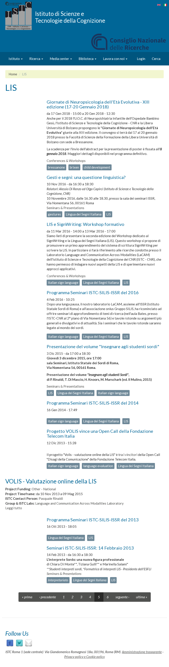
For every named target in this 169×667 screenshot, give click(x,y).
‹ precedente (47, 597)
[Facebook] (9, 643)
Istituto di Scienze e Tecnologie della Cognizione (70, 17)
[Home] (20, 16)
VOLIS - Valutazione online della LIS (50, 481)
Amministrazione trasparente (142, 652)
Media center (60, 59)
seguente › (122, 597)
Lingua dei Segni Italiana (83, 214)
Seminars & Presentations (65, 208)
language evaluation (98, 466)
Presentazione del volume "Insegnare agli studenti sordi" (103, 346)
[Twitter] (19, 643)
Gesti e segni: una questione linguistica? (86, 177)
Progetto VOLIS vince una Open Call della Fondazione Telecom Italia (100, 433)
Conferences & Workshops (66, 161)
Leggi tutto (13, 508)
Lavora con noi (114, 59)
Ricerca (35, 59)
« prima (27, 597)
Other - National (44, 489)
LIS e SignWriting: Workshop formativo (85, 224)
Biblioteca (86, 59)
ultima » (141, 597)
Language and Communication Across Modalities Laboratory (79, 503)
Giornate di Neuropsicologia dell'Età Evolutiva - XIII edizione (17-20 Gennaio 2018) (98, 104)
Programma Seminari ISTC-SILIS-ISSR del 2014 (93, 402)
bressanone (56, 167)
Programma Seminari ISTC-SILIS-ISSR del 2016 (93, 292)
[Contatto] (28, 643)
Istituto (14, 59)
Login (141, 59)
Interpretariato (58, 580)
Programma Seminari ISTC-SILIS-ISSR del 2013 (93, 519)
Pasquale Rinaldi (51, 498)
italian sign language (63, 282)
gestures (54, 214)
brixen (74, 167)
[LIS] (159, 5)
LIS (108, 214)
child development (97, 167)
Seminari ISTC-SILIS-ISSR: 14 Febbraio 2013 (90, 547)
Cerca (156, 59)
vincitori (131, 455)
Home (13, 74)
